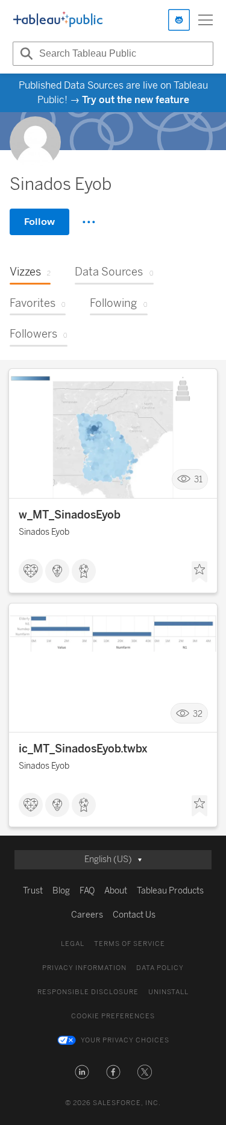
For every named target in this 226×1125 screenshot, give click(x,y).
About (115, 891)
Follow (39, 221)
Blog (61, 891)
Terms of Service (129, 944)
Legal (72, 944)
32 (197, 713)
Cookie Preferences (113, 1016)
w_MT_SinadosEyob (70, 515)
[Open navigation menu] (205, 20)
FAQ (87, 891)
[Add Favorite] (199, 572)
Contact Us (134, 915)
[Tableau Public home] (57, 20)
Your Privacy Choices (125, 1040)
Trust (33, 891)
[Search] (24, 53)
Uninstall (168, 992)
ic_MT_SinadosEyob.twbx (83, 748)
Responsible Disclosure (88, 992)
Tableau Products (170, 891)
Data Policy (160, 968)
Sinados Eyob (44, 532)
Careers (87, 915)
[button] (82, 1072)
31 (198, 479)
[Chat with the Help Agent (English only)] (179, 20)
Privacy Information (84, 968)
